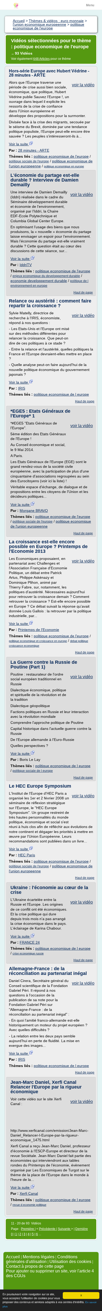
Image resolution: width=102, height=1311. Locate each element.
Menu (90, 5)
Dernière (81, 1229)
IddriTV (26, 265)
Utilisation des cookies (70, 1261)
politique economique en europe (64, 166)
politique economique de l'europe (61, 156)
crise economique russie (28, 953)
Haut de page (83, 292)
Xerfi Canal (29, 1193)
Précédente (47, 1229)
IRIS (21, 388)
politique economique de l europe (61, 394)
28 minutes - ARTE (33, 150)
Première (28, 1229)
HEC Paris (26, 855)
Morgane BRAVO (34, 510)
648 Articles (41, 59)
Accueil (13, 1257)
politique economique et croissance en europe (38, 641)
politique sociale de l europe (33, 771)
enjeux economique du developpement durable (46, 276)
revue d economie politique (29, 1204)
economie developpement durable (38, 281)
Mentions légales (38, 1257)
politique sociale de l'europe (29, 161)
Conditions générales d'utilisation (41, 1259)
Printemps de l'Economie (38, 630)
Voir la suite (19, 144)
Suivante (64, 1229)
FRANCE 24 (30, 942)
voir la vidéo (83, 85)
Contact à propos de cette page (35, 1266)
